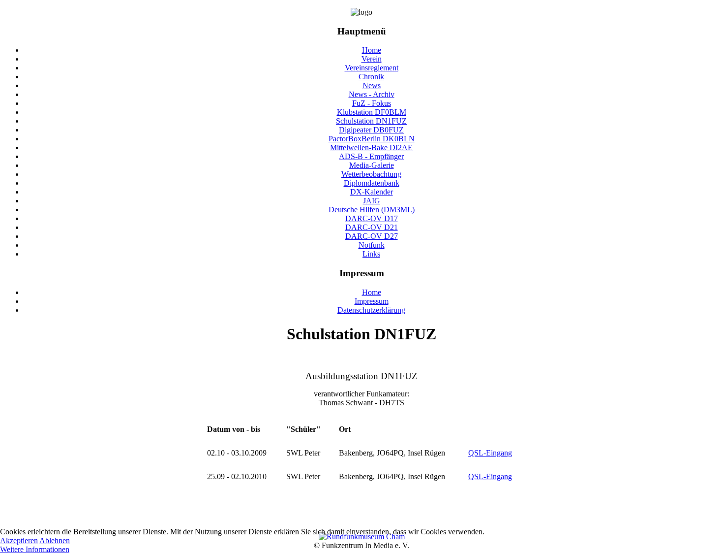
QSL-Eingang (490, 453)
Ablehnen (54, 540)
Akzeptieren (19, 540)
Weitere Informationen (34, 549)
